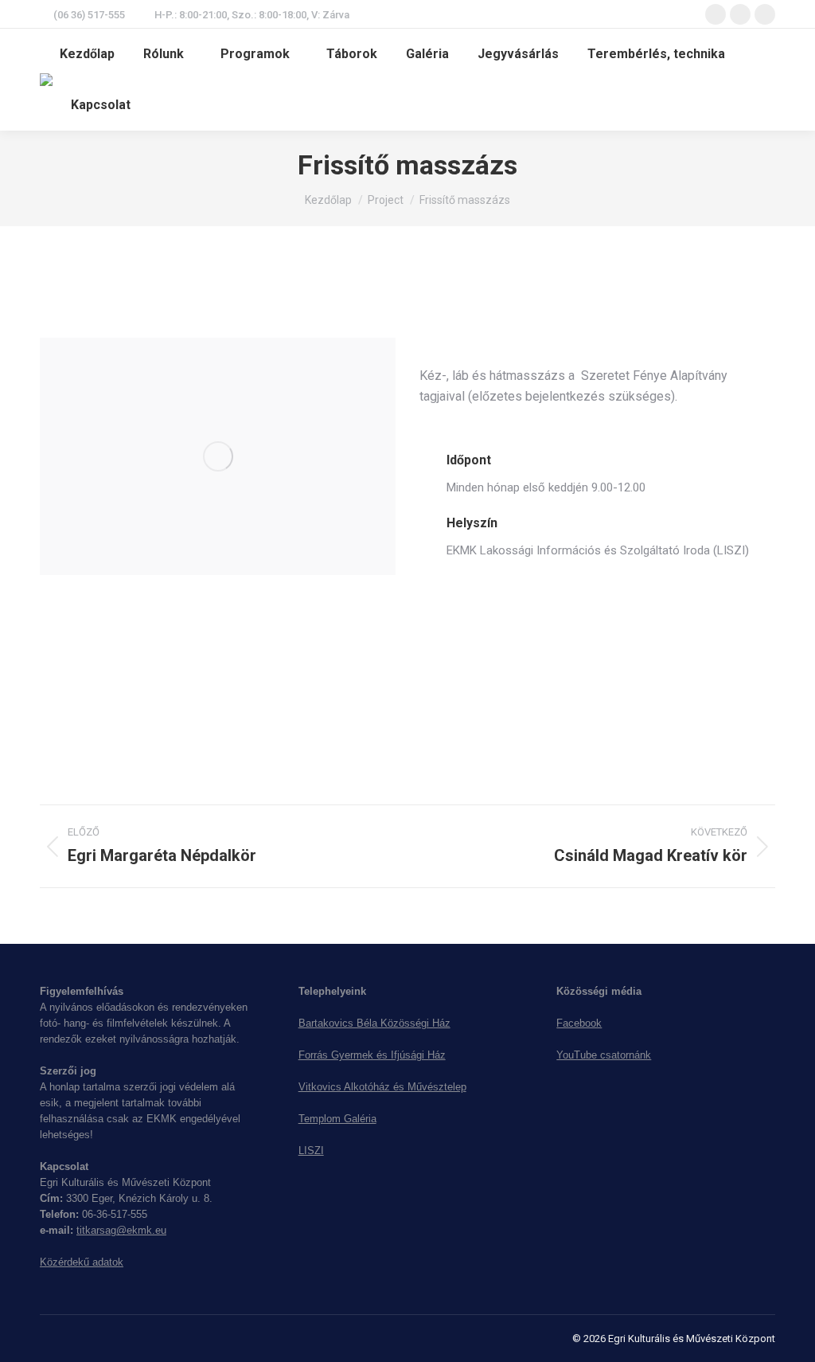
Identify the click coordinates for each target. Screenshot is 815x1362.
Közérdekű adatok (81, 1262)
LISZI (311, 1151)
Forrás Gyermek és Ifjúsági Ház (372, 1055)
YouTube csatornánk (603, 1055)
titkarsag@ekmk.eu (121, 1230)
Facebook (579, 1023)
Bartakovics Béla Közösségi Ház (374, 1023)
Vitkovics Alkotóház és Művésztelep (382, 1087)
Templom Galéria (337, 1119)
